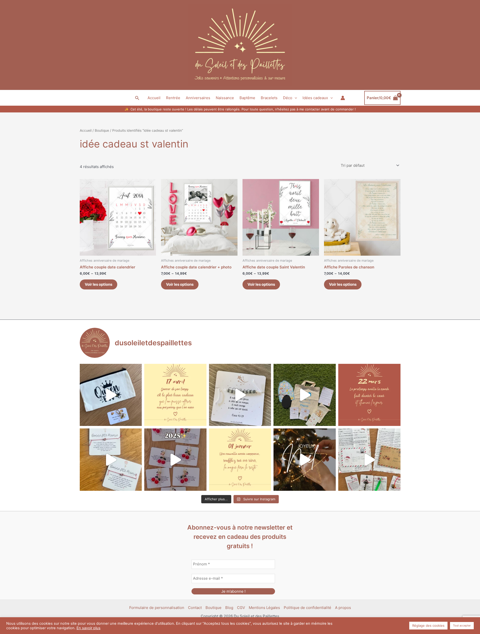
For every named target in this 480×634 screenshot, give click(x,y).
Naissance (225, 97)
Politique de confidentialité (307, 607)
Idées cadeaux (315, 97)
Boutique (102, 130)
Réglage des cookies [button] (428, 625)
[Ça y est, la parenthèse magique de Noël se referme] (305, 459)
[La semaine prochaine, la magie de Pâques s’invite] (305, 395)
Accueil (154, 97)
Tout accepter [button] (462, 625)
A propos (343, 607)
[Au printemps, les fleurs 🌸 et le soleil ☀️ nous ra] (369, 395)
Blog (229, 607)
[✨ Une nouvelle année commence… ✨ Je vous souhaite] (240, 459)
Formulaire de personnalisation (156, 607)
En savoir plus (88, 628)
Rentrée (173, 97)
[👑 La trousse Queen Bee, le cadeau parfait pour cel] (111, 395)
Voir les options (98, 284)
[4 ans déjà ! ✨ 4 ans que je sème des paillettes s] (175, 459)
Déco (287, 97)
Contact (195, 607)
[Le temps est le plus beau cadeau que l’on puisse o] (175, 395)
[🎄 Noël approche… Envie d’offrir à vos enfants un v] (369, 459)
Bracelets (269, 97)
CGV (241, 607)
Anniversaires (198, 97)
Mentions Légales (264, 607)
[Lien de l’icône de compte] (342, 98)
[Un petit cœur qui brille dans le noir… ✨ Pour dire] (111, 459)
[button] (137, 98)
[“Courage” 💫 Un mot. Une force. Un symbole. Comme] (240, 395)
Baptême (247, 97)
